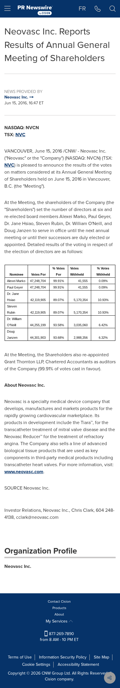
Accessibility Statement (78, 664)
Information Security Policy (63, 657)
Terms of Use (20, 657)
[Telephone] (97, 9)
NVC (20, 134)
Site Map (101, 657)
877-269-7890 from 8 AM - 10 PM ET (59, 637)
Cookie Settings (36, 664)
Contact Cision (59, 601)
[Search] (112, 9)
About (59, 614)
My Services (57, 621)
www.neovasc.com (23, 471)
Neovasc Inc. (17, 566)
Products (59, 608)
